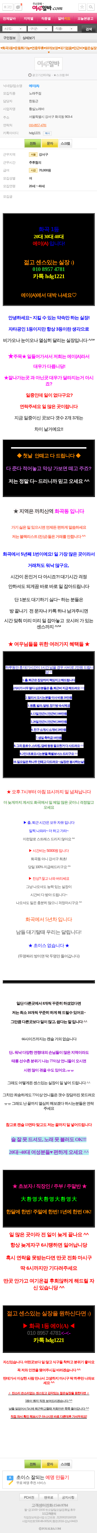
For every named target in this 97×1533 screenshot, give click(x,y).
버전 (29, 1497)
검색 (89, 29)
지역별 (28, 18)
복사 (47, 133)
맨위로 (48, 1497)
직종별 (46, 18)
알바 (64, 18)
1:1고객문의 (49, 1513)
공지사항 (68, 1497)
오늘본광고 (85, 18)
